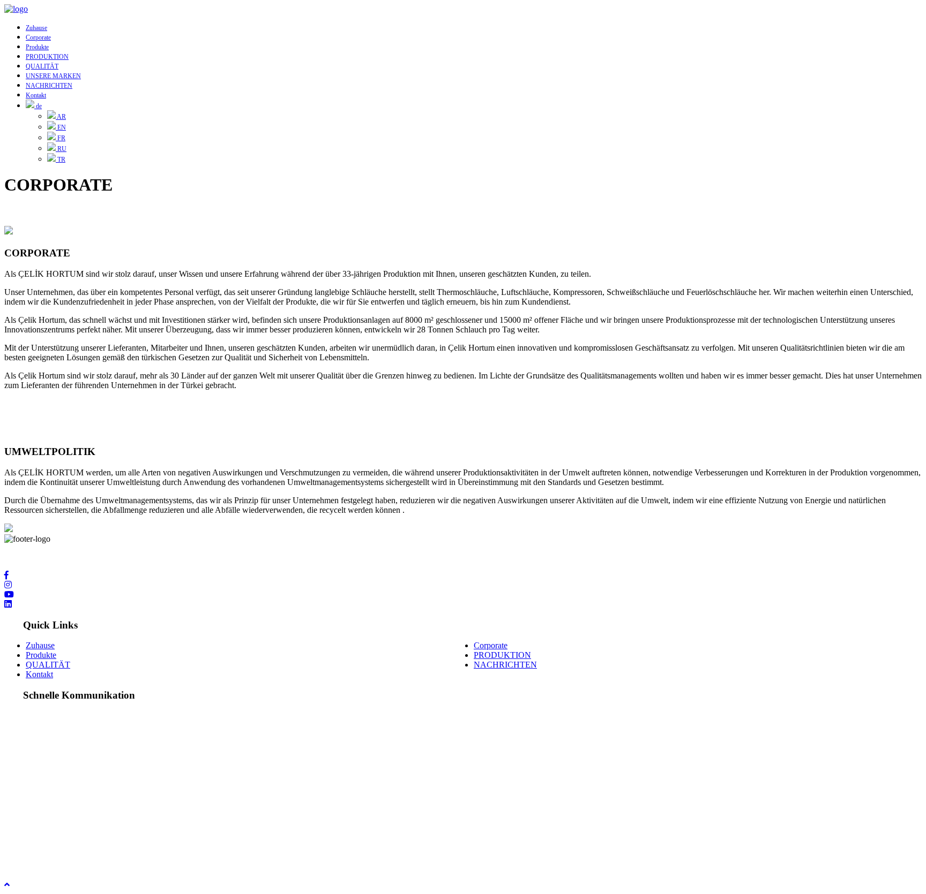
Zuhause (36, 28)
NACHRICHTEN (49, 85)
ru (61, 149)
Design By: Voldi (33, 855)
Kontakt (36, 95)
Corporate (38, 37)
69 (102, 781)
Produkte (37, 47)
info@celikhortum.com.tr (68, 827)
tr (60, 159)
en (61, 127)
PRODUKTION (47, 56)
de (38, 106)
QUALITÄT (42, 66)
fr (60, 138)
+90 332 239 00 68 (58, 781)
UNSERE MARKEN (53, 76)
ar (61, 116)
